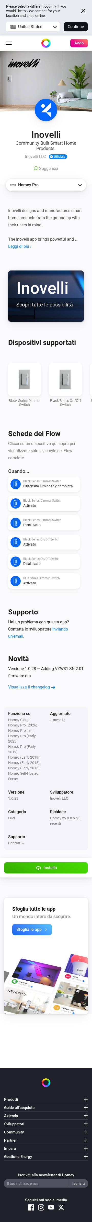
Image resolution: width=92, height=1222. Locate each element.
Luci (11, 818)
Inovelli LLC (59, 798)
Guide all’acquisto (19, 1107)
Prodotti (11, 1099)
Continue (76, 26)
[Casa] (46, 43)
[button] (33, 26)
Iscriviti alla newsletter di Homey (46, 1175)
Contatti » (16, 843)
